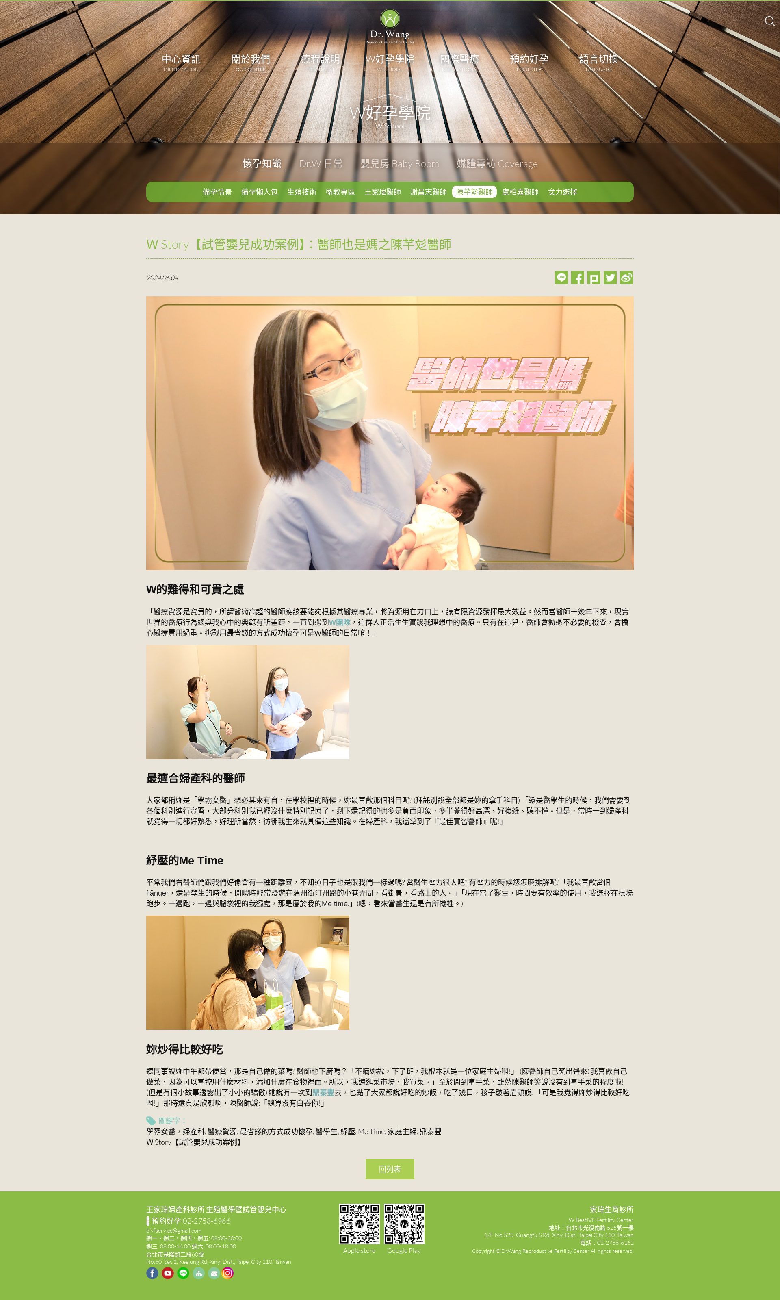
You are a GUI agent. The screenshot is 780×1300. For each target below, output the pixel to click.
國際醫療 (459, 62)
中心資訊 (181, 62)
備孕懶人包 (259, 191)
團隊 (340, 622)
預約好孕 (529, 62)
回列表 (390, 1169)
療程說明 (320, 62)
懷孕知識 (262, 163)
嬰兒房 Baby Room (399, 163)
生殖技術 (301, 191)
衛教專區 (340, 191)
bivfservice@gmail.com (174, 1230)
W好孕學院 (390, 62)
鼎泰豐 (323, 1092)
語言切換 (598, 62)
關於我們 (250, 62)
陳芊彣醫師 (474, 191)
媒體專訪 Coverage (497, 163)
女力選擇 (562, 191)
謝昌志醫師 (428, 191)
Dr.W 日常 (321, 163)
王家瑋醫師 (382, 191)
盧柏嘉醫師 (520, 191)
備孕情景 (217, 191)
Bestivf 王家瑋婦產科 (390, 26)
